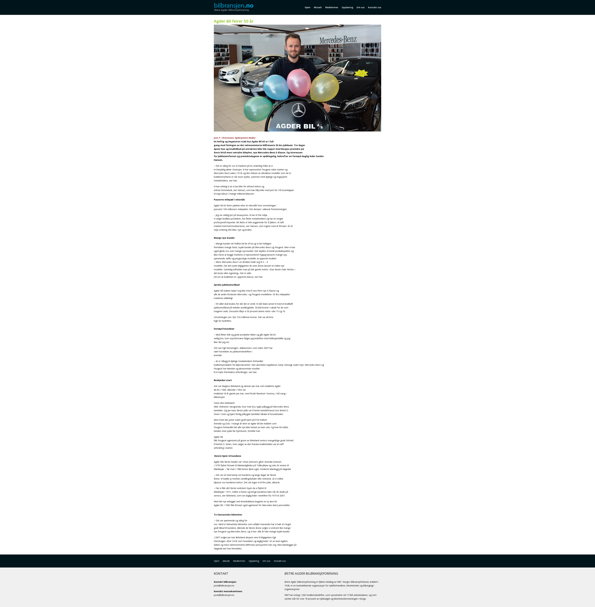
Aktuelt (318, 7)
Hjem (307, 7)
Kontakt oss (374, 7)
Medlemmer (331, 7)
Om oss (361, 7)
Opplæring (347, 7)
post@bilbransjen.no (224, 585)
